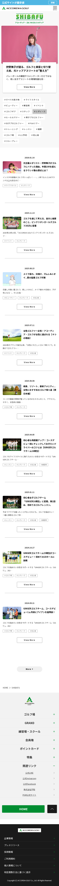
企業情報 (8, 838)
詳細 (52, 2)
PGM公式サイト (29, 795)
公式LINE (29, 772)
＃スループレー (11, 141)
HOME (5, 687)
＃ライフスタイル (31, 99)
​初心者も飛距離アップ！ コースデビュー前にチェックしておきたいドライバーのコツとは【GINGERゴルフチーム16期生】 (39, 446)
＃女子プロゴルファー (14, 123)
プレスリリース (11, 845)
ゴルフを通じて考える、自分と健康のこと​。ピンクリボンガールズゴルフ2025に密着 (39, 222)
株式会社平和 (29, 789)
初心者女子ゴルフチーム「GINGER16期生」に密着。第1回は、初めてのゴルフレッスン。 (39, 501)
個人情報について (13, 865)
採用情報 (8, 851)
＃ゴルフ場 (9, 135)
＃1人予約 (22, 135)
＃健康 (39, 129)
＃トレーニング (11, 129)
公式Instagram (29, 778)
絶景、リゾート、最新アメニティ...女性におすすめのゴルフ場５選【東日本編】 (39, 390)
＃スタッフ (25, 111)
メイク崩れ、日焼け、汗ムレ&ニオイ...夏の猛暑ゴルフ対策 (39, 275)
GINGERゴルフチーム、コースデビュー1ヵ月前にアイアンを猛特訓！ (39, 610)
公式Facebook (29, 784)
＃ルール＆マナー (12, 117)
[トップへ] (52, 809)
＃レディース (39, 111)
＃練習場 (26, 105)
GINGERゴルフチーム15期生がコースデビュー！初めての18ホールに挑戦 (39, 557)
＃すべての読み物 (11, 99)
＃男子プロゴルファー (33, 117)
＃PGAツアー (34, 123)
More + (29, 669)
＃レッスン (27, 129)
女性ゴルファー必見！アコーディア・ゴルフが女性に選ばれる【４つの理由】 (39, 334)
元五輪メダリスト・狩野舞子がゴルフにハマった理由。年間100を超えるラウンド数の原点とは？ (39, 167)
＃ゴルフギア (10, 111)
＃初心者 (35, 135)
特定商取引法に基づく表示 (17, 872)
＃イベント (39, 105)
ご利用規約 (9, 858)
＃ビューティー (11, 105)
